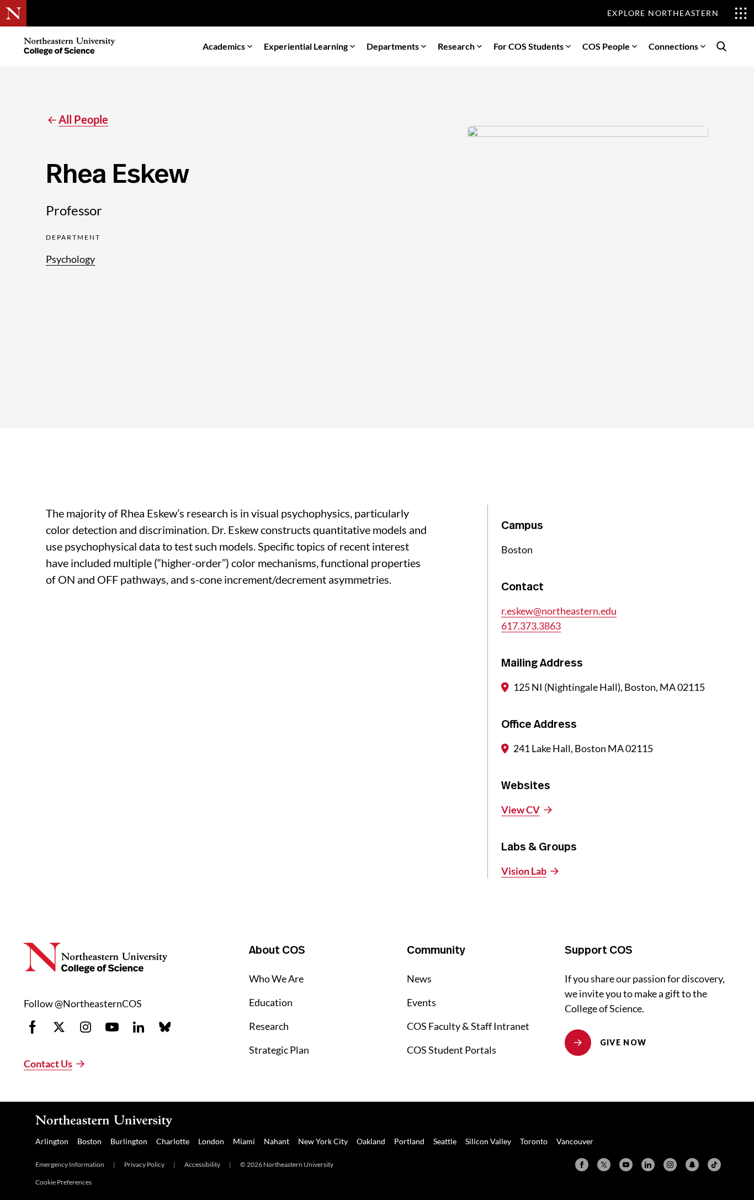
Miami (244, 1141)
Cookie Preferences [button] (63, 1182)
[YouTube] (626, 1164)
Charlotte (172, 1141)
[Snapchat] (692, 1164)
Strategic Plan (279, 1050)
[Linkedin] (648, 1164)
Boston (89, 1141)
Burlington (128, 1141)
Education (271, 1002)
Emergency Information (69, 1164)
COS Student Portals (451, 1050)
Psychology (70, 259)
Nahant (276, 1141)
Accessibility (202, 1164)
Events (421, 1002)
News (419, 978)
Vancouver (574, 1141)
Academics (224, 46)
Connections (673, 46)
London (211, 1141)
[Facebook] (581, 1164)
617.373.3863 (531, 626)
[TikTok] (714, 1164)
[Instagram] (670, 1164)
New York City (323, 1141)
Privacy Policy (144, 1164)
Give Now (623, 1042)
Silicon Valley (488, 1141)
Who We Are (276, 978)
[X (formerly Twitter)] (603, 1164)
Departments (393, 46)
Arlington (51, 1141)
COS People (606, 46)
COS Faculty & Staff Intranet (468, 1026)
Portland (409, 1141)
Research (456, 46)
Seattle (444, 1141)
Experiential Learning (306, 46)
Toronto (534, 1141)
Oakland (371, 1141)
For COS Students (528, 46)
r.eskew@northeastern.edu (559, 611)
